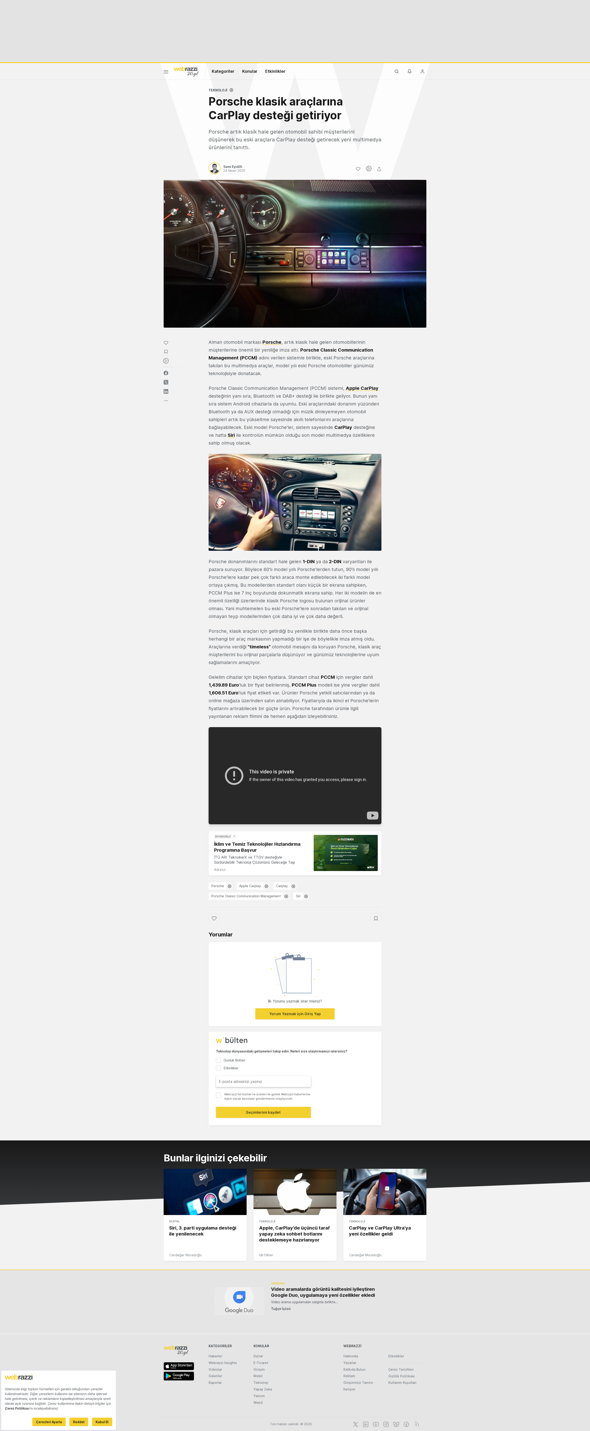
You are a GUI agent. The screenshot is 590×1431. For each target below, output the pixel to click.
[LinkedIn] (365, 1424)
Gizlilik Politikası (401, 1376)
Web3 (258, 1403)
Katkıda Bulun (354, 1369)
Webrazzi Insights (223, 1363)
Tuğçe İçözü (281, 1309)
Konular (249, 71)
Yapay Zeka (263, 1389)
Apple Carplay (250, 886)
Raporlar (215, 1382)
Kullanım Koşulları (402, 1382)
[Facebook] (406, 1424)
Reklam (349, 1376)
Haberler (215, 1356)
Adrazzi (220, 869)
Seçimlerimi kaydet (263, 1112)
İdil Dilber (266, 1255)
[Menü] (166, 72)
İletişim (349, 1389)
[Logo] (186, 71)
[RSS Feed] (416, 1424)
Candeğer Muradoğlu (185, 1255)
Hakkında (350, 1356)
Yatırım (259, 1396)
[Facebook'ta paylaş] (166, 373)
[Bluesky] (395, 1424)
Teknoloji (218, 90)
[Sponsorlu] (346, 853)
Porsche (272, 342)
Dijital (174, 1221)
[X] (355, 1424)
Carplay (282, 886)
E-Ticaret (261, 1363)
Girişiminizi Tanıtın (358, 1382)
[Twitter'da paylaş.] (166, 382)
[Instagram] (385, 1424)
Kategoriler (223, 71)
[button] (295, 502)
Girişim (259, 1369)
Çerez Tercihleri (401, 1369)
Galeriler (215, 1376)
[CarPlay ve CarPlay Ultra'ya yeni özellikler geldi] (384, 1192)
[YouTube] (375, 1424)
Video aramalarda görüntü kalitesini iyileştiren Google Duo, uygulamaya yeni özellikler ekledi (323, 1292)
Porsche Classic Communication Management (246, 896)
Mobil (258, 1376)
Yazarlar (349, 1363)
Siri (298, 896)
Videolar (215, 1369)
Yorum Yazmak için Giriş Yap (295, 1013)
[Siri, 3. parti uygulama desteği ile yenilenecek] (205, 1192)
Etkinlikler (275, 71)
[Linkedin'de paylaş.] (166, 391)
